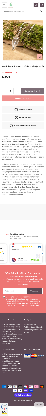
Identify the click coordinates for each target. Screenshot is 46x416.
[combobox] (23, 11)
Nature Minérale (26, 400)
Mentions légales (30, 324)
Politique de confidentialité (33, 327)
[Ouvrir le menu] (4, 5)
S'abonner (34, 291)
